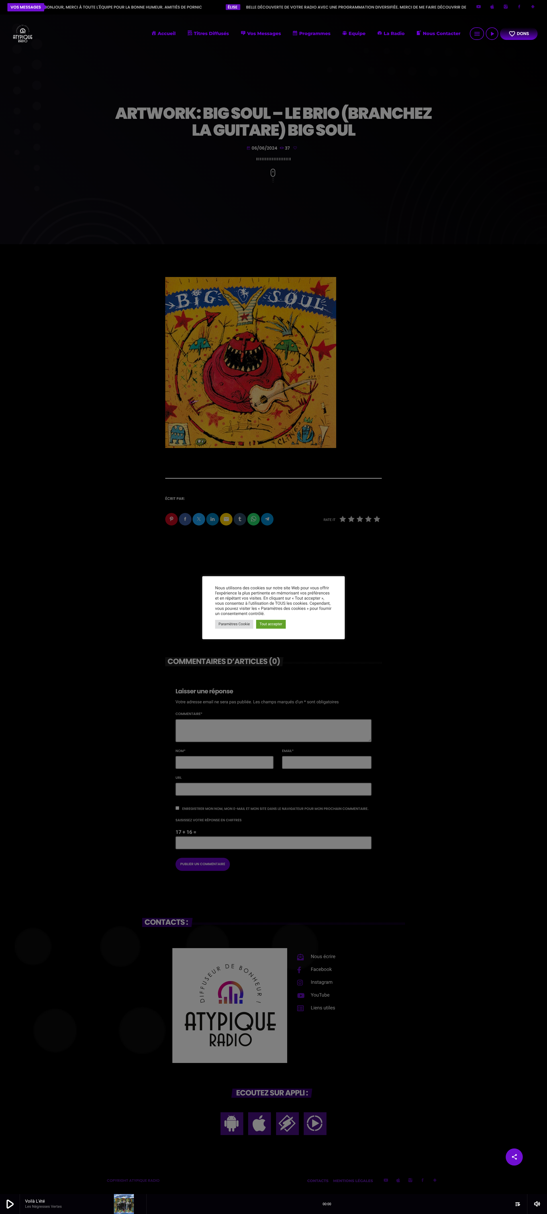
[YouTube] (478, 7)
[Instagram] (505, 7)
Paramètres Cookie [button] (234, 624)
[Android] (532, 7)
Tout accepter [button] (271, 624)
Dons (519, 33)
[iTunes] (492, 7)
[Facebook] (519, 7)
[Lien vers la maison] (22, 33)
